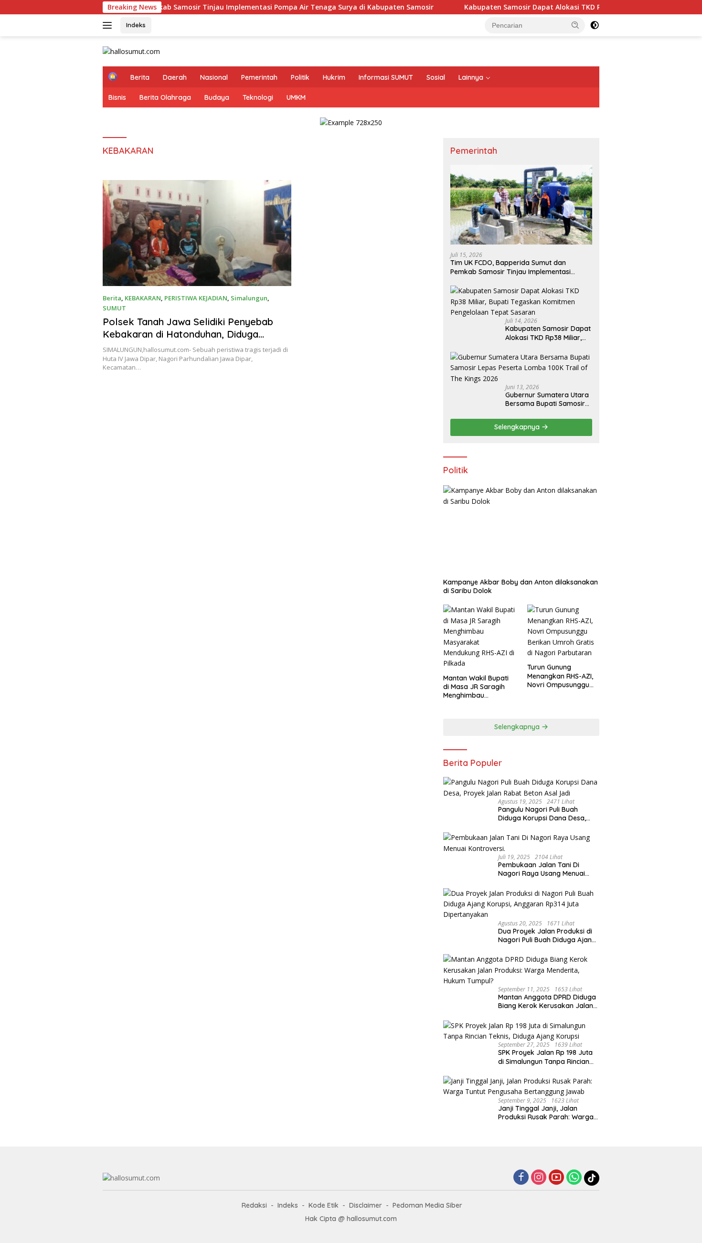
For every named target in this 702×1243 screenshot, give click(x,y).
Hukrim (334, 77)
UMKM (296, 97)
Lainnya (470, 77)
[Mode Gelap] (594, 25)
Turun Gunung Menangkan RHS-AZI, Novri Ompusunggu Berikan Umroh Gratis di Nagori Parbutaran (561, 676)
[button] (575, 24)
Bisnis (117, 97)
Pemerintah (259, 77)
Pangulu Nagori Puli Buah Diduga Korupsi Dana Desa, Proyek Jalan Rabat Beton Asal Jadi (547, 813)
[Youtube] (556, 1177)
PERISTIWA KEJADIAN (195, 298)
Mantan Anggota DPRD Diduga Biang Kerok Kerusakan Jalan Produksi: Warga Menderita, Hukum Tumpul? (547, 1001)
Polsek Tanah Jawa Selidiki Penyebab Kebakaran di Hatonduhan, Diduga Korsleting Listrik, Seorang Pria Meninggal (188, 340)
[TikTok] (591, 1178)
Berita (139, 77)
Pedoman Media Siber (427, 1205)
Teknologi (258, 97)
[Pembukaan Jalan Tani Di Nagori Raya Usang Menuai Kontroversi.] (521, 843)
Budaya (216, 97)
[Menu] (109, 25)
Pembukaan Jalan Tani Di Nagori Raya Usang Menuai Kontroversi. (541, 869)
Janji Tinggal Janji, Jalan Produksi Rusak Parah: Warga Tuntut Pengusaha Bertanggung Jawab (548, 1112)
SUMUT (114, 308)
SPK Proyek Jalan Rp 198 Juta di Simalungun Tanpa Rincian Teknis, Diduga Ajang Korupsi (545, 1056)
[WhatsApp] (574, 1177)
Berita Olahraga (165, 97)
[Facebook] (521, 1177)
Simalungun (249, 298)
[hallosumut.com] (131, 50)
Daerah (175, 77)
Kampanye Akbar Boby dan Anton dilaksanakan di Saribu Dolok (520, 586)
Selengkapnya (518, 427)
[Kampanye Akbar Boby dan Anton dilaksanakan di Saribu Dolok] (521, 529)
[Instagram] (538, 1177)
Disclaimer (365, 1205)
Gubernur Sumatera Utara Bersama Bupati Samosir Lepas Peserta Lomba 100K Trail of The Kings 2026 (547, 399)
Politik (300, 77)
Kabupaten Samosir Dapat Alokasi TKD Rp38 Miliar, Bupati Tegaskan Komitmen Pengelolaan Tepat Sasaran (548, 332)
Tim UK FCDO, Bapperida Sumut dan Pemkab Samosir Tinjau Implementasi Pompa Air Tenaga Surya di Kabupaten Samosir (512, 267)
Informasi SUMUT (386, 77)
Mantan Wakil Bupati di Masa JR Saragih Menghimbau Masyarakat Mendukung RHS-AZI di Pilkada (479, 687)
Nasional (214, 77)
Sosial (435, 77)
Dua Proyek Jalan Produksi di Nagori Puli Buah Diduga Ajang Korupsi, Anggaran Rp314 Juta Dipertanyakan (547, 935)
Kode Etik (323, 1205)
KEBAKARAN (143, 298)
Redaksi (254, 1205)
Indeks (136, 25)
